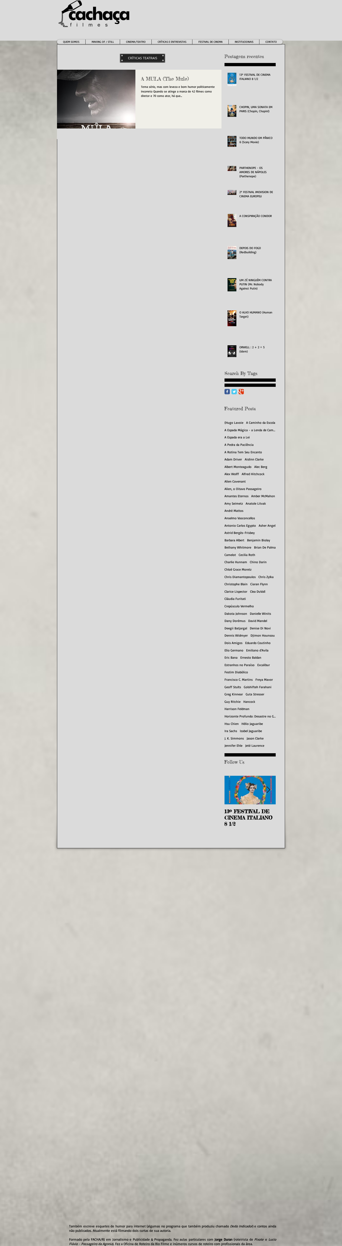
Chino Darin (258, 562)
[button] (135, 41)
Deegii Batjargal (236, 628)
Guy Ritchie (233, 702)
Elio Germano (234, 650)
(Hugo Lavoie (234, 422)
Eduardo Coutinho (258, 643)
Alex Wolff (232, 474)
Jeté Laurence (254, 745)
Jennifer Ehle (233, 745)
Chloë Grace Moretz (238, 569)
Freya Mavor (264, 679)
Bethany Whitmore (238, 547)
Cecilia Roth (247, 555)
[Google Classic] (241, 391)
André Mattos (234, 511)
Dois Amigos (233, 643)
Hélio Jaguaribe (252, 724)
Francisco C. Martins (239, 679)
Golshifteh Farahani (258, 687)
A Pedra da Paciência (239, 445)
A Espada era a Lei (237, 437)
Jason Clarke (255, 738)
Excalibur (263, 665)
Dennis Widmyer (236, 635)
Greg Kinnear (234, 694)
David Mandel (257, 621)
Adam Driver (233, 459)
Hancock (249, 702)
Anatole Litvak (256, 503)
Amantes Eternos (236, 496)
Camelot (230, 555)
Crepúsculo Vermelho (239, 606)
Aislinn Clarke (254, 459)
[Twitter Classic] (234, 391)
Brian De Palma (265, 547)
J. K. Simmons (234, 738)
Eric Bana (231, 657)
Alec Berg (260, 467)
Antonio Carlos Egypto (240, 525)
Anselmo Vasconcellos (240, 518)
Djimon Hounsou (263, 635)
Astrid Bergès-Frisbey (240, 533)
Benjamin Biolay (258, 540)
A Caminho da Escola (260, 422)
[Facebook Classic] (227, 391)
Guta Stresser (255, 694)
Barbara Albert (234, 540)
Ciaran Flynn (259, 584)
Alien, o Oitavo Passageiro (243, 489)
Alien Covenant (235, 481)
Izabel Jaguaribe (251, 731)
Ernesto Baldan (250, 657)
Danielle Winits (260, 613)
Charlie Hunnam (236, 562)
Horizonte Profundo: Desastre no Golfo (250, 716)
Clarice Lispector (236, 591)
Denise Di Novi (260, 628)
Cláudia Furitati (235, 599)
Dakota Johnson (236, 613)
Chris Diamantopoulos (240, 577)
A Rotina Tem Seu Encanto (243, 452)
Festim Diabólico (236, 672)
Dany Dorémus (235, 621)
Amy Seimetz (234, 503)
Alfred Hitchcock (253, 474)
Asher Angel (267, 525)
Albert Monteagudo (238, 467)
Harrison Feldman (237, 709)
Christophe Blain (236, 584)
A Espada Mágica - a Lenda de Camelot (250, 430)
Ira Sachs (231, 731)
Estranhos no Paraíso (240, 665)
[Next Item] (268, 790)
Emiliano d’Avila (257, 650)
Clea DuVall (257, 591)
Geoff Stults (233, 687)
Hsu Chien (232, 724)
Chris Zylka (266, 577)
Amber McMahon (263, 496)
